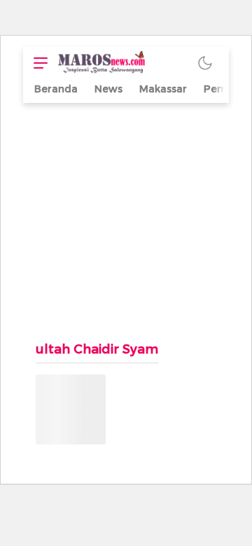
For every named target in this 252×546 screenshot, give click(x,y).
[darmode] (205, 62)
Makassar (163, 89)
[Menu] (37, 62)
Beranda (56, 89)
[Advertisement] (126, 214)
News (108, 89)
